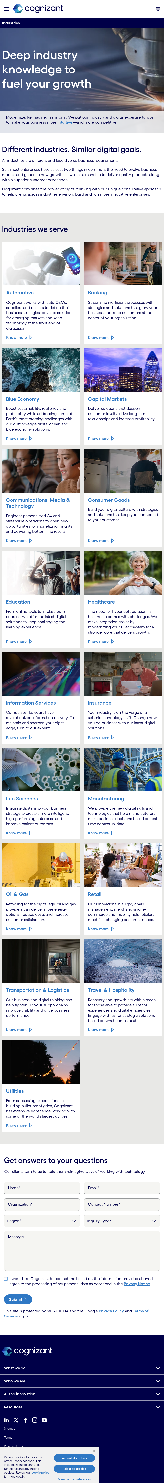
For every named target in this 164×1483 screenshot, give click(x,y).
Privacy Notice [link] (13, 1446)
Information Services (31, 703)
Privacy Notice (137, 1284)
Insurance (100, 703)
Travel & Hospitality (111, 990)
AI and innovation (20, 1394)
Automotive (20, 292)
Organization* (20, 1204)
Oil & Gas (17, 894)
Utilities (15, 1091)
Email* (93, 1188)
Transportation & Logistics (37, 990)
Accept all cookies (74, 1458)
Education (18, 602)
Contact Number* (104, 1204)
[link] (38, 8)
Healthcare (101, 602)
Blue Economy (22, 399)
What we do (15, 1368)
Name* (14, 1188)
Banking (97, 292)
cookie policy (40, 1472)
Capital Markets (107, 399)
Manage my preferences (74, 1479)
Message (16, 1237)
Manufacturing (106, 798)
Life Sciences (22, 798)
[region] (49, 1465)
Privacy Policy (111, 1311)
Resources (13, 1407)
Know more (16, 337)
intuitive (64, 122)
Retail (94, 894)
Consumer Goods (109, 500)
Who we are (14, 1381)
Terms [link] (8, 1437)
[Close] (94, 1451)
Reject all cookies (74, 1468)
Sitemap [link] (9, 1428)
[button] (158, 9)
